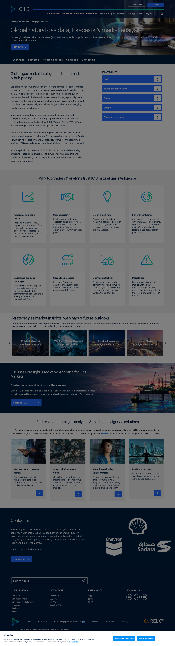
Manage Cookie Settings (124, 638)
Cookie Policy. (73, 642)
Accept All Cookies (146, 638)
